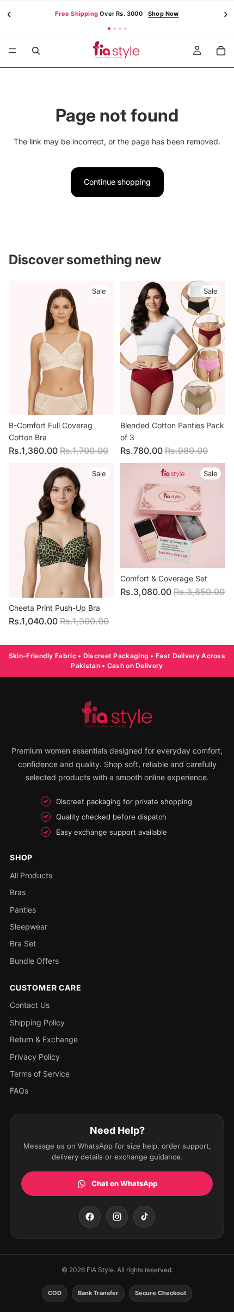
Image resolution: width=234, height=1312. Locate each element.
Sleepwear (28, 926)
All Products (31, 875)
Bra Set (23, 943)
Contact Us (30, 1005)
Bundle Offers (34, 960)
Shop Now (163, 13)
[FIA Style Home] (117, 715)
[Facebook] (90, 1217)
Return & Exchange (44, 1039)
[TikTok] (144, 1217)
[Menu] (12, 50)
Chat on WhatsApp (124, 1183)
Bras (18, 892)
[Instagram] (117, 1217)
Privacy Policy (35, 1056)
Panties (23, 909)
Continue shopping (117, 181)
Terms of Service (40, 1073)
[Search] (36, 51)
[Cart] (221, 51)
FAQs (19, 1090)
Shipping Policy (37, 1022)
